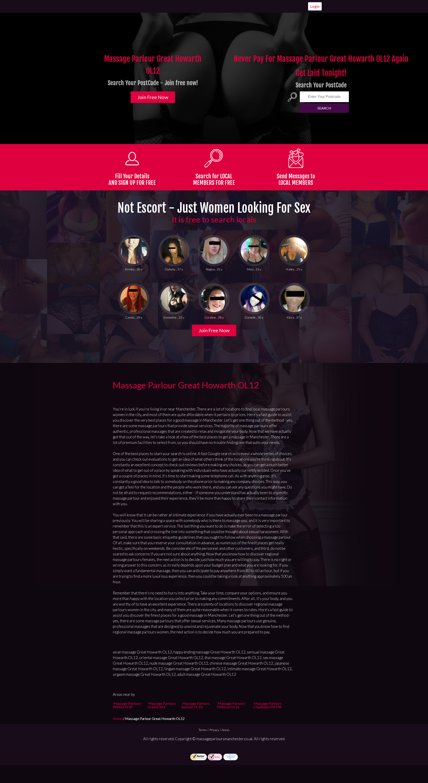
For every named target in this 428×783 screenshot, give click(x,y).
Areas (226, 730)
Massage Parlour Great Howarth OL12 (186, 385)
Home (118, 718)
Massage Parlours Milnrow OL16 (231, 705)
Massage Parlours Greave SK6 (162, 705)
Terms (202, 730)
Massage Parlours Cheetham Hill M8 (267, 705)
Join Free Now (152, 97)
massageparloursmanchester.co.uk (224, 738)
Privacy (214, 730)
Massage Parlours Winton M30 (127, 705)
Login (314, 6)
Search (324, 108)
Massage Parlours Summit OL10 (195, 705)
